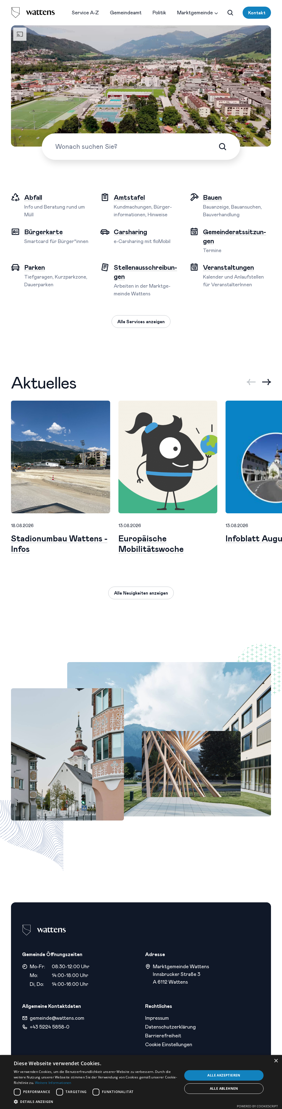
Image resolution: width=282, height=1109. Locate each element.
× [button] (276, 1061)
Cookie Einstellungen (168, 1044)
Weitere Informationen (53, 1082)
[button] (95, 1102)
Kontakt (256, 13)
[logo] (33, 12)
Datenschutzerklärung (170, 1026)
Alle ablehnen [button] (224, 1088)
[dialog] (141, 1082)
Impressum (157, 1017)
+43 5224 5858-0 (49, 1026)
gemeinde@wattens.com (57, 1017)
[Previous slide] (251, 381)
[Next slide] (266, 381)
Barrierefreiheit (163, 1035)
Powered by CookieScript (257, 1106)
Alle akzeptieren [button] (223, 1075)
